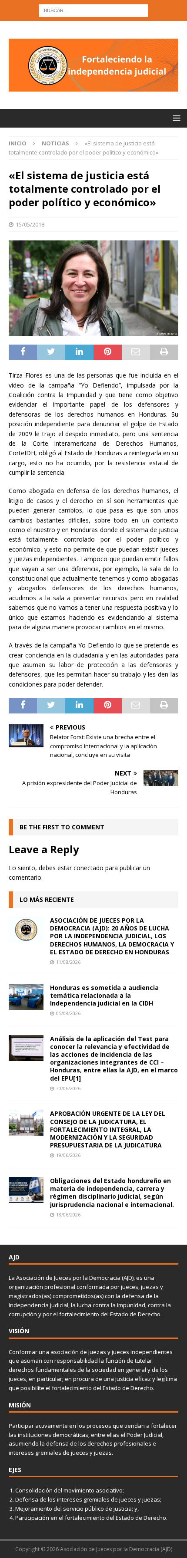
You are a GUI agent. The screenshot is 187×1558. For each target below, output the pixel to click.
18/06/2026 (68, 1214)
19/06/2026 (68, 1155)
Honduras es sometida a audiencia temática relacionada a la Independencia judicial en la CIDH (104, 995)
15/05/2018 (30, 224)
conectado (88, 868)
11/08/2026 (68, 962)
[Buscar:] (93, 10)
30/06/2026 (68, 1088)
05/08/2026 (68, 1013)
